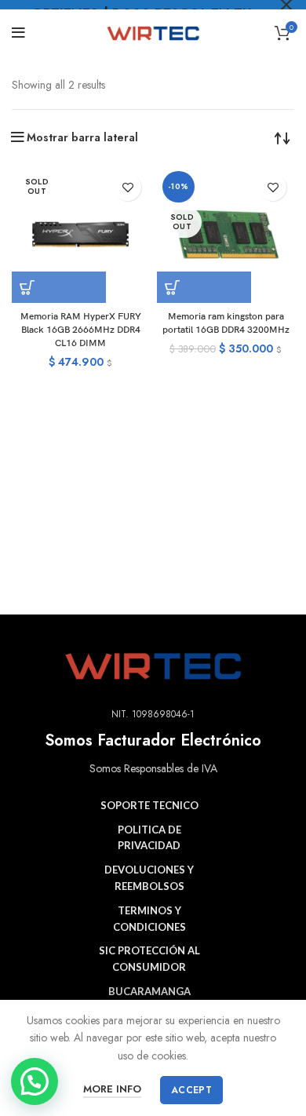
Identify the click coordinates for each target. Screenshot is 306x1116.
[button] (34, 1081)
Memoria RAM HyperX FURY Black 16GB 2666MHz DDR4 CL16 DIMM (80, 330)
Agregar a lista (127, 187)
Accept (191, 1090)
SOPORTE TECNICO (149, 805)
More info (112, 1088)
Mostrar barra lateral (82, 137)
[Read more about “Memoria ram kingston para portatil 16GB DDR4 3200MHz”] (204, 287)
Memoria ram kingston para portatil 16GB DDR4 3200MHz (226, 323)
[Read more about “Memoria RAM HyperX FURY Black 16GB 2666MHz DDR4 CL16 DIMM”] (59, 287)
